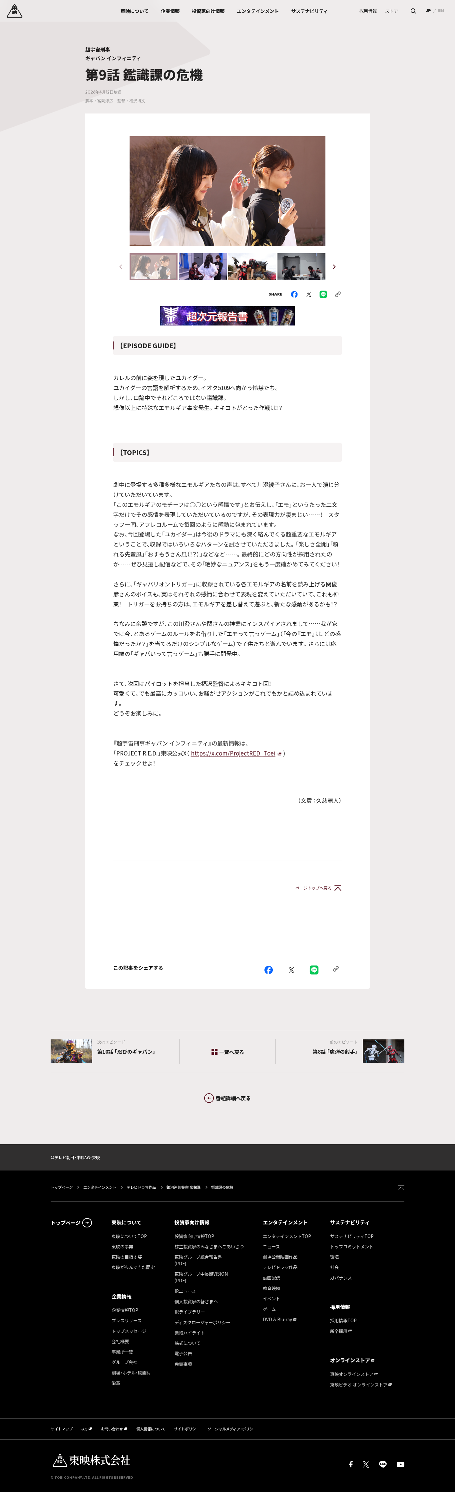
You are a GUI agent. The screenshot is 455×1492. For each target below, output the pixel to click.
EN (441, 10)
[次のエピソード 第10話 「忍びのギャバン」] (68, 1051)
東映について (127, 1222)
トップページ (62, 1187)
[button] (334, 267)
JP (428, 10)
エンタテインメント (99, 1187)
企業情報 (122, 1296)
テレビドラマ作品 (141, 1187)
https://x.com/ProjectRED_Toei (233, 753)
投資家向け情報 (192, 1222)
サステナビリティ (350, 1222)
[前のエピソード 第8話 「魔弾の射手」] (387, 1051)
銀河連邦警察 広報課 (184, 1187)
